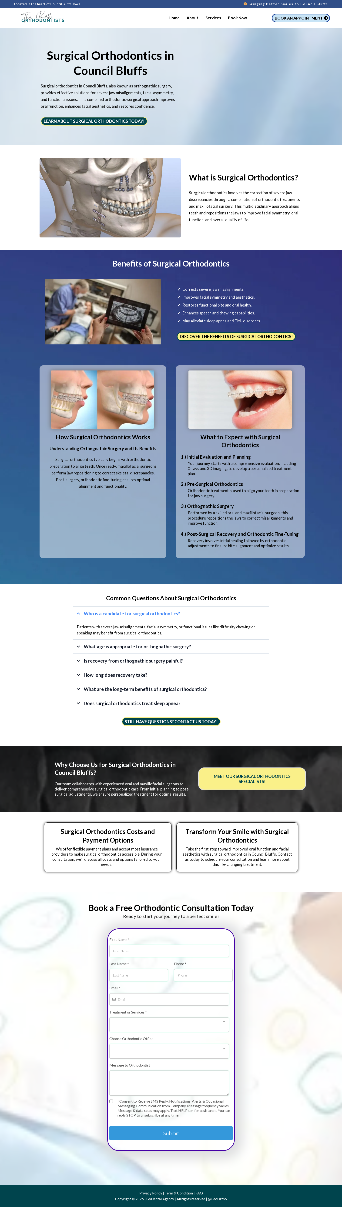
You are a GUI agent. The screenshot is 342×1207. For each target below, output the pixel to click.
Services (213, 18)
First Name (119, 939)
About (192, 18)
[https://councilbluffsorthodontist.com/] (42, 18)
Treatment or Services (128, 1012)
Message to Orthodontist (129, 1065)
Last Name (119, 963)
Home (174, 18)
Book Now (237, 18)
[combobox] (169, 1024)
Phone (180, 963)
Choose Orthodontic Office (131, 1038)
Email (115, 988)
